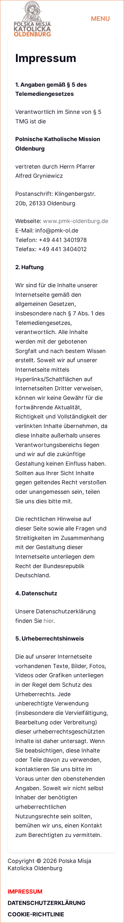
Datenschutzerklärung (47, 903)
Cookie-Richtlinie (36, 914)
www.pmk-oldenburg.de (75, 221)
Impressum (25, 891)
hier (48, 620)
